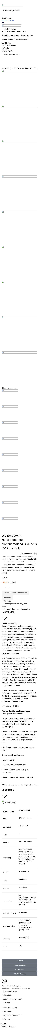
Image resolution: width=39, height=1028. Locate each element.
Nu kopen (7, 597)
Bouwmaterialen (27, 35)
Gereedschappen (22, 39)
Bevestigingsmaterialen (10, 35)
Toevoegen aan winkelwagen (15, 593)
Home (4, 68)
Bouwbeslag (21, 31)
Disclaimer (7, 995)
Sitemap (6, 1003)
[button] (19, 961)
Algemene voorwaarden (12, 999)
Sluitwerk (25, 68)
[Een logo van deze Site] (12, 6)
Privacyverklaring (10, 991)
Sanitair (11, 39)
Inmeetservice (6, 61)
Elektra (4, 39)
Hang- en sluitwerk (8, 31)
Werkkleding (6, 43)
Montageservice (7, 66)
